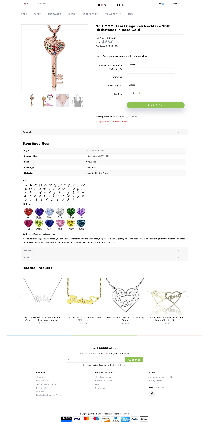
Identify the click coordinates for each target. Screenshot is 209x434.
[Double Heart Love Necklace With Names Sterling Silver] (166, 297)
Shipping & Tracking (103, 377)
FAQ (97, 384)
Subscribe (134, 359)
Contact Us (100, 388)
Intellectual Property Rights (48, 395)
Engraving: (117, 77)
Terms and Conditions (46, 384)
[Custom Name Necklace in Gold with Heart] (84, 297)
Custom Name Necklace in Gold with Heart (84, 319)
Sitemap (40, 391)
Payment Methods (103, 381)
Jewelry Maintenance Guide (160, 377)
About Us (40, 377)
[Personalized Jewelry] (111, 5)
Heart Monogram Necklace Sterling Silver (125, 319)
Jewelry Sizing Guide (157, 381)
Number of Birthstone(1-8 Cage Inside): (110, 67)
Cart (161, 4)
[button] (188, 298)
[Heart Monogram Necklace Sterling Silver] (125, 297)
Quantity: (118, 94)
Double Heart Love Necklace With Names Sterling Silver (166, 319)
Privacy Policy (119, 365)
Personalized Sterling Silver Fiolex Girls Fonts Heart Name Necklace (42, 319)
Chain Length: (115, 85)
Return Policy (42, 388)
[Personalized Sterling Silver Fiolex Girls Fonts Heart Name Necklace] (42, 297)
